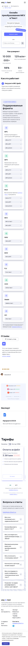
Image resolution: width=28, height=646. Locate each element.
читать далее (6, 356)
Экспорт (15, 610)
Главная (6, 6)
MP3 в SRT (13, 174)
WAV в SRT (13, 241)
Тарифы (15, 616)
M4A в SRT (13, 202)
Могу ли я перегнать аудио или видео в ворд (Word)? (12, 536)
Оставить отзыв (11, 339)
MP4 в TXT (13, 140)
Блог (2, 623)
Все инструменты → (6, 611)
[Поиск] (22, 43)
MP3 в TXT (13, 170)
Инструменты (15, 6)
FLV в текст (13, 272)
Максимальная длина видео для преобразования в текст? (11, 547)
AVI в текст (13, 319)
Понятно (5, 643)
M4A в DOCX (13, 206)
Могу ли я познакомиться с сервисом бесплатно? (11, 519)
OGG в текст (13, 287)
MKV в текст (13, 221)
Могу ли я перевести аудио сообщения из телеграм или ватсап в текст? (12, 574)
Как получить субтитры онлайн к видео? (12, 564)
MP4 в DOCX (13, 148)
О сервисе (4, 621)
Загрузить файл (13, 34)
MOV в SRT (13, 256)
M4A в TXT (13, 198)
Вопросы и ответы (16, 613)
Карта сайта (16, 618)
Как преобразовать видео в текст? (11, 528)
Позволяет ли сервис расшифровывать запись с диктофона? (11, 585)
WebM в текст (13, 303)
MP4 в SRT (13, 144)
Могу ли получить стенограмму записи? (11, 557)
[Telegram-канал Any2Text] (13, 626)
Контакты (4, 625)
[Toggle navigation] (25, 2)
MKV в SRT (13, 225)
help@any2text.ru (17, 327)
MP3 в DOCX (13, 178)
